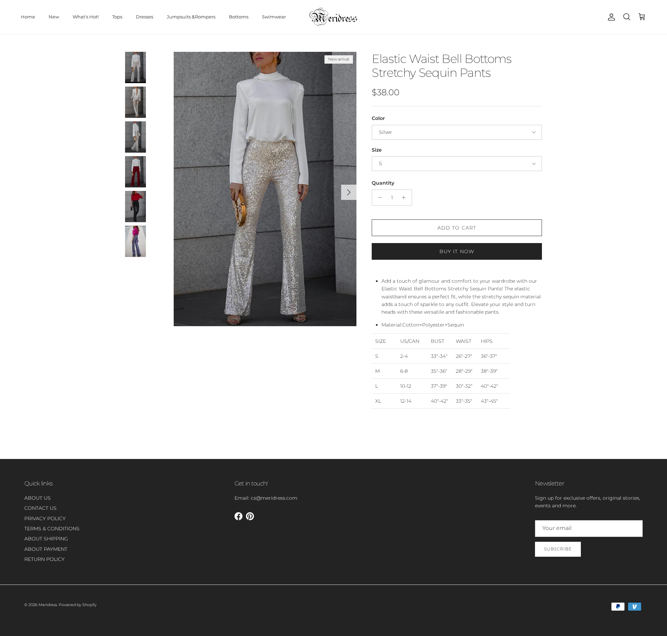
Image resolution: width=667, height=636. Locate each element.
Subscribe (558, 549)
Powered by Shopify (78, 604)
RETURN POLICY (44, 559)
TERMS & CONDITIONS (52, 528)
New (54, 16)
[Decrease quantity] (378, 197)
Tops (117, 16)
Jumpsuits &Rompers (191, 16)
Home (28, 16)
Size (377, 150)
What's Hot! (86, 16)
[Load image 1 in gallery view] (265, 189)
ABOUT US (37, 498)
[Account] (610, 17)
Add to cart (456, 228)
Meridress (48, 604)
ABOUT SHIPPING (46, 539)
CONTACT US (40, 508)
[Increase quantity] (406, 197)
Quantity (383, 183)
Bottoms (238, 16)
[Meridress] (333, 17)
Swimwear (274, 16)
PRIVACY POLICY (45, 518)
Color (378, 118)
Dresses (144, 16)
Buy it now (456, 251)
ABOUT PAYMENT (45, 549)
